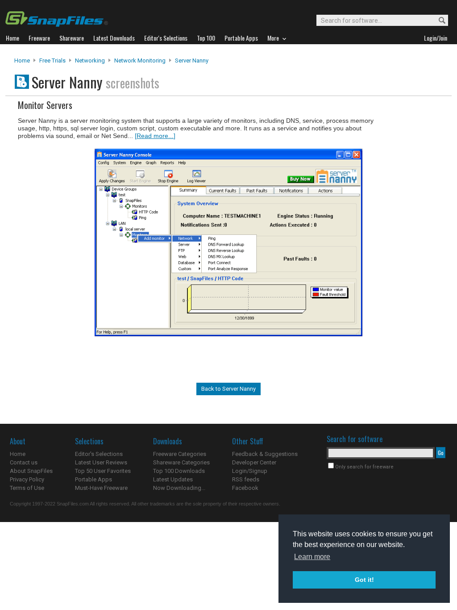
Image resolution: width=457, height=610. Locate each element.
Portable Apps (93, 479)
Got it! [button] (364, 579)
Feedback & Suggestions (265, 454)
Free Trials (52, 60)
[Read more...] (155, 135)
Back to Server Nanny (228, 388)
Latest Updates (173, 479)
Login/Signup (249, 471)
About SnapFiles (31, 471)
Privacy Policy (27, 479)
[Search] (438, 21)
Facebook (245, 488)
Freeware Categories (179, 454)
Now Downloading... (179, 488)
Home (22, 60)
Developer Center (254, 462)
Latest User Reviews (101, 462)
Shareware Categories (181, 462)
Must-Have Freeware (101, 488)
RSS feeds (245, 479)
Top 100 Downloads (179, 471)
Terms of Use (27, 488)
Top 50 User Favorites (103, 471)
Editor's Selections (99, 454)
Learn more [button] (312, 556)
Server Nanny (191, 60)
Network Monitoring (140, 60)
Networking (90, 60)
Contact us (23, 462)
